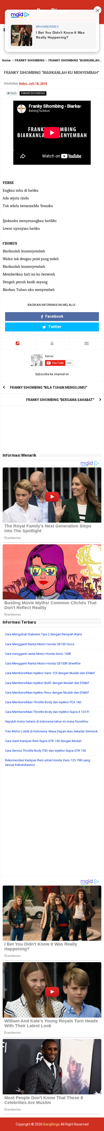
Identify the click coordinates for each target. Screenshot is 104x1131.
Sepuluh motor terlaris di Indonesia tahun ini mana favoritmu (46, 721)
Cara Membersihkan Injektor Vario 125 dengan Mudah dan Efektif (50, 673)
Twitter (54, 326)
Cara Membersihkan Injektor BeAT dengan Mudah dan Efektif (47, 683)
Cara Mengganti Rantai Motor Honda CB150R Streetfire (43, 663)
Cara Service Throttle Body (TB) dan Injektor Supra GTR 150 (45, 750)
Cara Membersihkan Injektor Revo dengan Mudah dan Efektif (47, 692)
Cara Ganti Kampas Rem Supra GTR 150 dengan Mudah (43, 741)
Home (6, 60)
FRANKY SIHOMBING (30, 60)
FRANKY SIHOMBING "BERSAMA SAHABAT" (60, 400)
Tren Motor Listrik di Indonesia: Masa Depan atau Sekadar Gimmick (51, 731)
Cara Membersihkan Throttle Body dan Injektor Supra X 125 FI (47, 712)
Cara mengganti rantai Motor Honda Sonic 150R (38, 654)
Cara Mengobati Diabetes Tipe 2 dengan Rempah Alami (43, 634)
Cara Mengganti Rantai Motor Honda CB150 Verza (39, 644)
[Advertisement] (52, 824)
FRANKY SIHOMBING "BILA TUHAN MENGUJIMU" (48, 387)
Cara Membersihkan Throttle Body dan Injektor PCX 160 (43, 702)
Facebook (53, 316)
